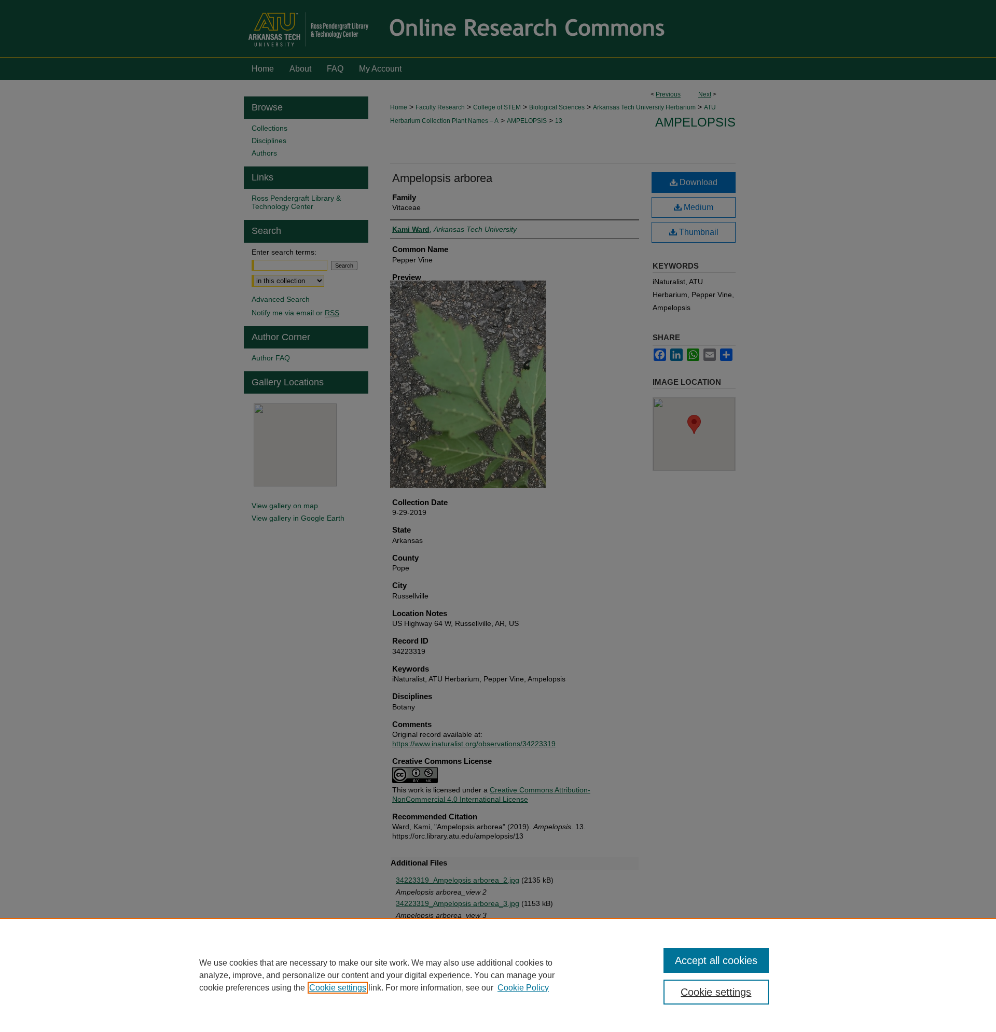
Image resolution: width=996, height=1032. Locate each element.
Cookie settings (337, 987)
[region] (498, 975)
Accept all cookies (716, 960)
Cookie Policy (523, 987)
